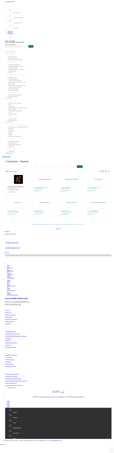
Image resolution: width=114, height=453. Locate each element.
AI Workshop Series (12, 77)
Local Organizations (12, 114)
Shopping (10, 134)
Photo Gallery (8, 323)
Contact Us (63, 224)
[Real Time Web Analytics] (3, 444)
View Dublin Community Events (12, 247)
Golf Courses (11, 130)
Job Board (58, 224)
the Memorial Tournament (14, 141)
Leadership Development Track (15, 80)
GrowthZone (42, 440)
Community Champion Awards (14, 87)
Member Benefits (8, 317)
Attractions (10, 128)
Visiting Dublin (9, 122)
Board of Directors (12, 56)
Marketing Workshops (13, 79)
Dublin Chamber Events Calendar (12, 374)
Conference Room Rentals (14, 64)
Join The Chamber (80, 224)
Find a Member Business (10, 331)
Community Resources (10, 359)
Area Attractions (8, 357)
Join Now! (7, 310)
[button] (7, 171)
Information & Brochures (71, 224)
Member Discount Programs (11, 319)
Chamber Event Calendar (10, 314)
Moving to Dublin (12, 109)
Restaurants (11, 131)
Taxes (9, 112)
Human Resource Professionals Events (13, 378)
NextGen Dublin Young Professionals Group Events (16, 380)
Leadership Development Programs (12, 333)
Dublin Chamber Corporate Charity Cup (16, 82)
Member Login (8, 312)
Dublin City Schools (12, 119)
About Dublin (8, 98)
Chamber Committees (13, 58)
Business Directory (36, 224)
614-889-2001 (61, 396)
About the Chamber (10, 51)
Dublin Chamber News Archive (15, 95)
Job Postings (7, 340)
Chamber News (8, 345)
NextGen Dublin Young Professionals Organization (16, 336)
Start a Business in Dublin (10, 347)
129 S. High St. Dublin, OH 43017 (47, 396)
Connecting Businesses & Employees (16, 69)
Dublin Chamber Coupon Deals (15, 136)
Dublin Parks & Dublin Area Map (15, 110)
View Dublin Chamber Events (12, 242)
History (9, 104)
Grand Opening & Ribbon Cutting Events (14, 385)
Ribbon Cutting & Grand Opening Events (17, 85)
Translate (62, 392)
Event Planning (11, 146)
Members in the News (9, 321)
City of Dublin (11, 106)
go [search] (80, 166)
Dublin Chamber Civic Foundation (15, 59)
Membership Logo (12, 71)
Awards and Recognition (13, 90)
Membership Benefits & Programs (15, 66)
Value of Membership (13, 67)
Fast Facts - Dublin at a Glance (14, 103)
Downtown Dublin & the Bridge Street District (18, 126)
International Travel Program (11, 342)
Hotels (9, 133)
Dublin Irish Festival (12, 142)
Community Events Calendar (14, 144)
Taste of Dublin (11, 83)
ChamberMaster (54, 440)
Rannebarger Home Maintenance (16, 186)
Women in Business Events (10, 383)
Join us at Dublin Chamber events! (16, 298)
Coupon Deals (8, 153)
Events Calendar (51, 224)
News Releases (44, 224)
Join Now (10, 72)
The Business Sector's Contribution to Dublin (17, 107)
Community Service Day (13, 88)
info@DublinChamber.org (78, 396)
